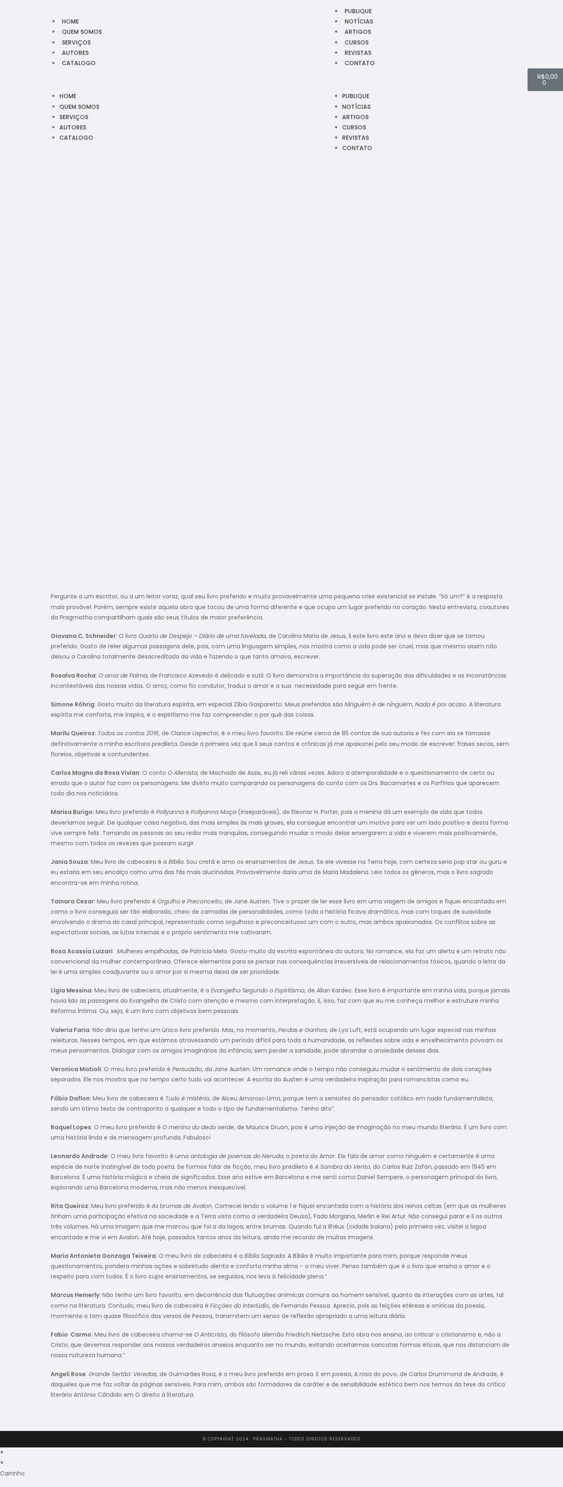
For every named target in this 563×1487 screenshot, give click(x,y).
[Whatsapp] (37, 80)
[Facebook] (15, 80)
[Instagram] (26, 80)
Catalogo (79, 63)
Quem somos (82, 32)
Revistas (358, 53)
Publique (358, 11)
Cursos (356, 42)
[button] (145, 80)
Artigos (358, 32)
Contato (360, 63)
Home (70, 21)
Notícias (359, 21)
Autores (75, 53)
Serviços (76, 42)
